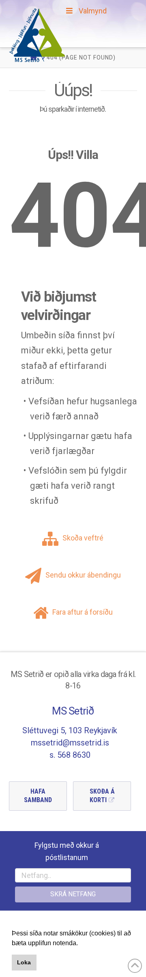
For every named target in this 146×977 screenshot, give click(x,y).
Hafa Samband (38, 795)
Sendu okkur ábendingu (83, 575)
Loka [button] (24, 962)
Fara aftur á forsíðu (82, 612)
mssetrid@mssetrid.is (70, 743)
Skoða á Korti (102, 795)
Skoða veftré (82, 538)
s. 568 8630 (69, 755)
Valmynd (93, 11)
